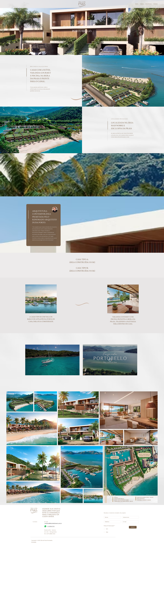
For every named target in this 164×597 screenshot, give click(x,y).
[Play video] (52, 360)
